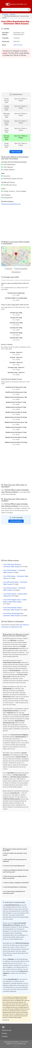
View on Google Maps (21, 268)
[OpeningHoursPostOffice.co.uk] (16, 4)
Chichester (12, 14)
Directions (9, 268)
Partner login (16, 1046)
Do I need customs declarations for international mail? (14, 892)
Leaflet (15, 265)
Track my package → (16, 521)
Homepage (5, 14)
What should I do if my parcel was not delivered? (14, 860)
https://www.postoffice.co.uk (11, 204)
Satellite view (17, 272)
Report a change (16, 151)
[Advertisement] (16, 75)
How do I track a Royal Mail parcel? (14, 865)
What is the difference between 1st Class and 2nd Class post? (16, 871)
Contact (5, 1036)
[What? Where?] (29, 9)
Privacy (4, 1033)
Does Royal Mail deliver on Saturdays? (15, 887)
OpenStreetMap (21, 265)
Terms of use (6, 1019)
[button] (16, 254)
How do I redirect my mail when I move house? (15, 854)
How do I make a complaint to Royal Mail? (16, 882)
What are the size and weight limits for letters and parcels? (15, 877)
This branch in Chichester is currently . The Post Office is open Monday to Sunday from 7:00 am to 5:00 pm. (16, 53)
